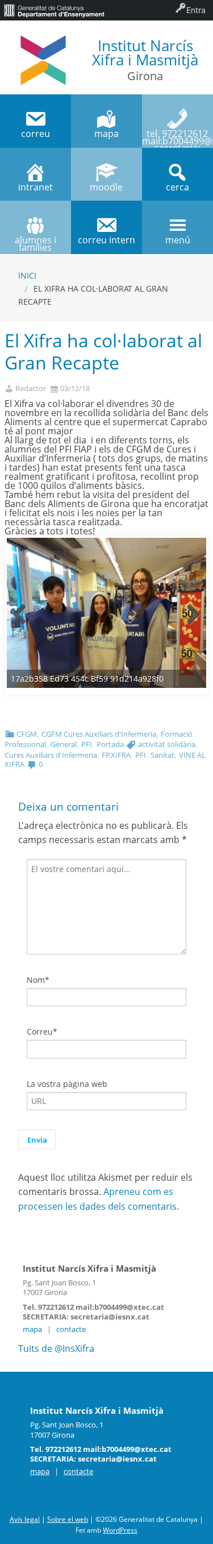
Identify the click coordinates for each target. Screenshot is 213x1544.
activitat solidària (166, 744)
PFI (86, 744)
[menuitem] (54, 10)
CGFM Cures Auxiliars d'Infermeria (98, 734)
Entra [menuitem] (196, 10)
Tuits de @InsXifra (56, 1348)
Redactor (30, 388)
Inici (27, 275)
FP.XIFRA (116, 755)
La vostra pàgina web (67, 1083)
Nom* (38, 979)
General (64, 744)
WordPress (120, 1530)
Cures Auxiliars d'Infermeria (51, 755)
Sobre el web (67, 1519)
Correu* (42, 1031)
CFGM (26, 734)
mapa (32, 1329)
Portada (110, 744)
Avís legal (25, 1519)
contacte (71, 1329)
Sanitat (162, 755)
